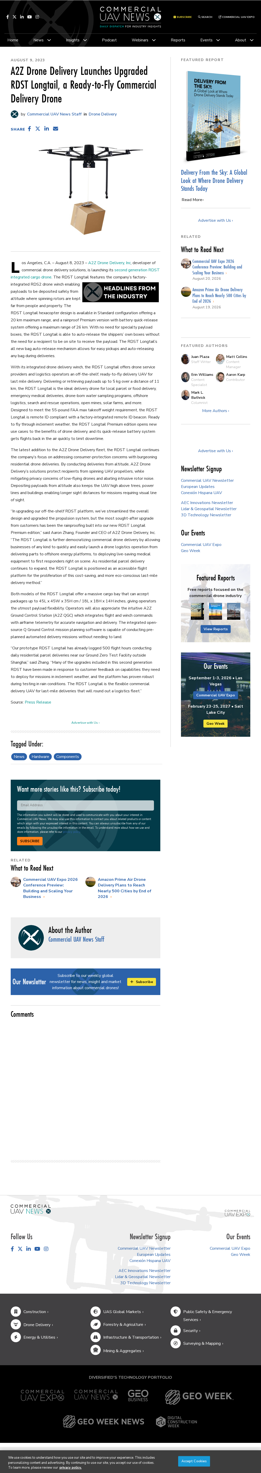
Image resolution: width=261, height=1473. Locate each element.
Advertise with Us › (85, 722)
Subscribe (30, 841)
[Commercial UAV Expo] (237, 1212)
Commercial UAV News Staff (54, 114)
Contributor (235, 379)
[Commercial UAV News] (96, 1397)
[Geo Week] (199, 1397)
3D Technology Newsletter (206, 515)
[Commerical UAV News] (31, 1209)
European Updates (198, 486)
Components (67, 756)
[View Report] (197, 611)
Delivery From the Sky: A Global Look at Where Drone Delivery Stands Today (214, 180)
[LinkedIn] (22, 17)
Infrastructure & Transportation (131, 1337)
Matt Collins (236, 356)
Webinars (140, 40)
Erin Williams (202, 374)
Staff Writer (201, 361)
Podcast (109, 40)
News (38, 40)
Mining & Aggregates (122, 1351)
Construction (34, 1312)
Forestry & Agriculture (123, 1324)
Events (206, 40)
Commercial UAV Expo (238, 17)
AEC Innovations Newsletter (207, 503)
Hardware (40, 756)
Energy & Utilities (39, 1337)
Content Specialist (199, 382)
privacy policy (71, 832)
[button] (29, 128)
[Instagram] (37, 17)
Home (12, 40)
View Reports (216, 629)
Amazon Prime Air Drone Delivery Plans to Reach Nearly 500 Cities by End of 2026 (124, 888)
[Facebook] (7, 17)
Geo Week (190, 551)
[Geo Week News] (103, 1421)
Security (190, 1331)
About (240, 40)
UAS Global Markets (122, 1312)
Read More (192, 200)
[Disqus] (85, 1087)
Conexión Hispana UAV (201, 493)
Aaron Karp (235, 374)
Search (206, 17)
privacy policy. (70, 1467)
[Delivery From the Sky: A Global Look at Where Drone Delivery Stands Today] (215, 116)
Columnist (199, 402)
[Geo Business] (138, 1397)
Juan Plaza (200, 356)
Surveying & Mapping (202, 1343)
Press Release (38, 702)
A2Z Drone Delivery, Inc (109, 263)
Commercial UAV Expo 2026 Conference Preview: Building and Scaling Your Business (50, 888)
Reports (178, 40)
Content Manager (233, 364)
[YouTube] (29, 17)
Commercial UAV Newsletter (207, 480)
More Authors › (215, 411)
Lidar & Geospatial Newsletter (209, 509)
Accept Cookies (194, 1461)
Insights (73, 40)
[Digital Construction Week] (176, 1421)
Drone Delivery (103, 114)
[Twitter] (14, 17)
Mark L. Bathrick (198, 395)
